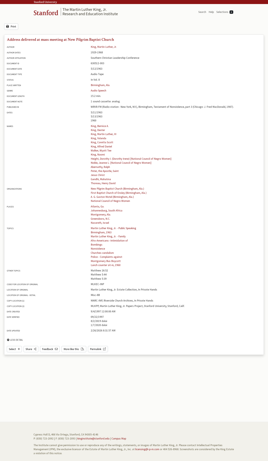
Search (202, 12)
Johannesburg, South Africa (106, 210)
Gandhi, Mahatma (101, 179)
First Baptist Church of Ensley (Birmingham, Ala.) (119, 193)
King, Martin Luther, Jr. (104, 47)
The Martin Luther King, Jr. (85, 9)
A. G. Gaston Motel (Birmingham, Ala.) (112, 197)
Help (211, 12)
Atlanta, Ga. (97, 206)
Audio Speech (98, 90)
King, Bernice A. (100, 126)
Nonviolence (98, 248)
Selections (224, 12)
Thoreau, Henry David (103, 183)
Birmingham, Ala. (100, 85)
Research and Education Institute (90, 13)
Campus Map (119, 438)
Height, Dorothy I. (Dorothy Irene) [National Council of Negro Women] (131, 158)
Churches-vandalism (102, 253)
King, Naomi (98, 154)
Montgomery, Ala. (101, 214)
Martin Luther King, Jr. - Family (108, 236)
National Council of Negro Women (110, 201)
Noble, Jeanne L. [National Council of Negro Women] (121, 162)
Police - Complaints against (106, 257)
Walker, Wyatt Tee (101, 150)
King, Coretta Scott (102, 142)
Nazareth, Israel (100, 222)
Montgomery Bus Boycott (106, 261)
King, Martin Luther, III (103, 134)
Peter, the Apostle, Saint (105, 171)
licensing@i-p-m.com (147, 449)
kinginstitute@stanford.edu (93, 438)
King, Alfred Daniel (101, 146)
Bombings (96, 244)
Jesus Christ (98, 175)
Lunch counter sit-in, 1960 (106, 265)
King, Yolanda (98, 138)
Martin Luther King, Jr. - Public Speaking (113, 228)
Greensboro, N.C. (100, 218)
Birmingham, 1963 (101, 232)
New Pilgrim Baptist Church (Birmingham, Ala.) (117, 188)
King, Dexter (98, 130)
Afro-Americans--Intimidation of (109, 240)
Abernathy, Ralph (100, 167)
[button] (31, 349)
